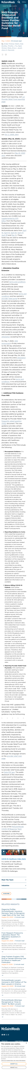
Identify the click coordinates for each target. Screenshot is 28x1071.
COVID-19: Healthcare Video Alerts (14, 859)
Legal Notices (19, 1041)
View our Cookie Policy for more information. (13, 1060)
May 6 (13, 235)
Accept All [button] (14, 1063)
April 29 (5, 235)
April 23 (14, 233)
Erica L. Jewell (17, 48)
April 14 (7, 233)
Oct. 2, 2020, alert (11, 134)
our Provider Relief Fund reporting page (13, 99)
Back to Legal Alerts (10, 6)
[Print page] (6, 54)
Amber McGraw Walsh (11, 44)
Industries (5, 885)
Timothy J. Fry (12, 46)
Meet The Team (7, 880)
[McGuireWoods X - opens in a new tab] (6, 1034)
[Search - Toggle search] (18, 2)
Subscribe (6, 893)
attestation (6, 337)
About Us (4, 1041)
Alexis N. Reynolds (8, 50)
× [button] (26, 1043)
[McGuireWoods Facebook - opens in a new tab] (4, 1034)
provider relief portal (9, 299)
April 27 (20, 233)
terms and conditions (17, 282)
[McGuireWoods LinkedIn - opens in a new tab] (2, 1034)
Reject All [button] (14, 1067)
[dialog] (14, 1056)
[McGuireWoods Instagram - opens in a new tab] (8, 1034)
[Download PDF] (2, 54)
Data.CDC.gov (9, 772)
